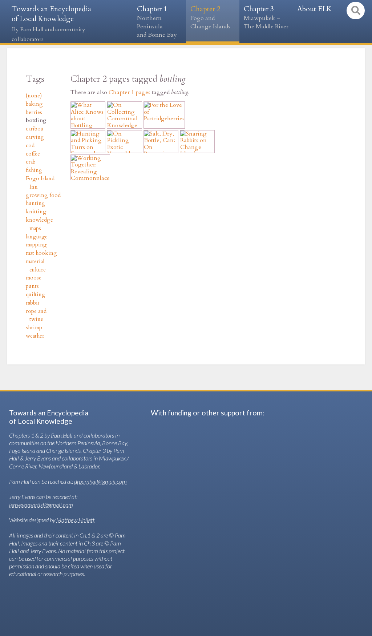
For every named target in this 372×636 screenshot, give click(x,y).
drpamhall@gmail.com (100, 481)
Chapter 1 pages (129, 92)
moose (33, 278)
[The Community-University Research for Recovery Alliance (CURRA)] (251, 504)
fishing (34, 170)
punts (32, 286)
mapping (36, 245)
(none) (34, 96)
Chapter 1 (157, 21)
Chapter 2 (210, 17)
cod (30, 145)
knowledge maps (39, 224)
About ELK (314, 9)
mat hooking (41, 253)
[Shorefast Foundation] (179, 546)
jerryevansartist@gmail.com (41, 504)
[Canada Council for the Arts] (214, 462)
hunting (35, 203)
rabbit (33, 303)
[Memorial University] (178, 504)
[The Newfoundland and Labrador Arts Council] (254, 546)
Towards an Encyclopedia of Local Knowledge (51, 23)
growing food (43, 195)
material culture (36, 266)
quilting (35, 294)
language (37, 237)
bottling (36, 120)
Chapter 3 (266, 17)
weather (35, 336)
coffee (33, 154)
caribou (35, 129)
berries (34, 112)
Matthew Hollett (75, 519)
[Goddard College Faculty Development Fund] (178, 587)
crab (31, 162)
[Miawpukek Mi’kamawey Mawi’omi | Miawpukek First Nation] (260, 587)
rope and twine (36, 315)
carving (35, 137)
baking (34, 104)
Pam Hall (62, 435)
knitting (36, 212)
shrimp (34, 327)
